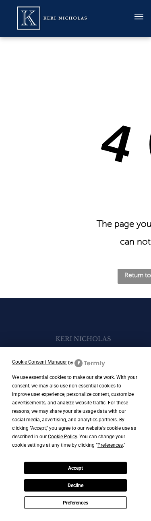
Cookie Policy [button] (62, 436)
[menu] (139, 16)
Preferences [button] (110, 445)
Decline (75, 485)
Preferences (75, 503)
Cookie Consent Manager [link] (39, 362)
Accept (75, 468)
